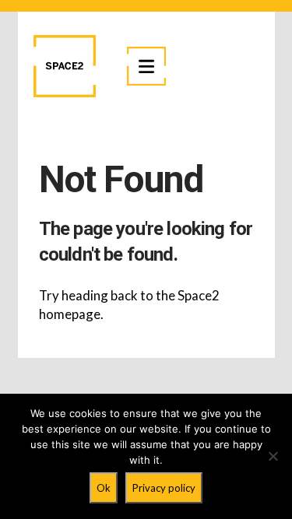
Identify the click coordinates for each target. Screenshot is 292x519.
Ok (104, 488)
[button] (146, 66)
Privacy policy (163, 488)
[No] (272, 456)
